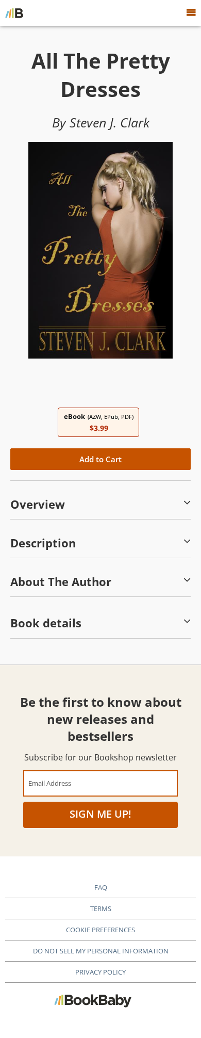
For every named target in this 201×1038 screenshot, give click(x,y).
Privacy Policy (100, 972)
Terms (100, 908)
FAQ (100, 887)
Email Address (49, 782)
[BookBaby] (14, 13)
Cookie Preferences (100, 929)
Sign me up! (100, 814)
